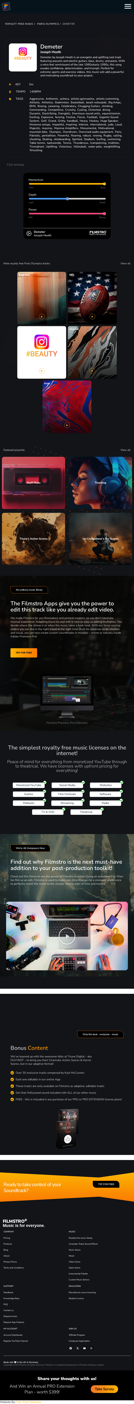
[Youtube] (84, 1348)
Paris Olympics (48, 24)
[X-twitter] (77, 1348)
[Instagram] (91, 1348)
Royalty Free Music (19, 24)
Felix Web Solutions (28, 1402)
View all (126, 263)
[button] (67, 936)
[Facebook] (71, 1348)
